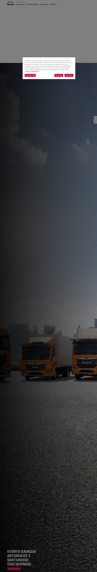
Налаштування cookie (30, 75)
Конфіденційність (34, 71)
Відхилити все (59, 75)
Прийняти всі (69, 75)
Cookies (27, 71)
